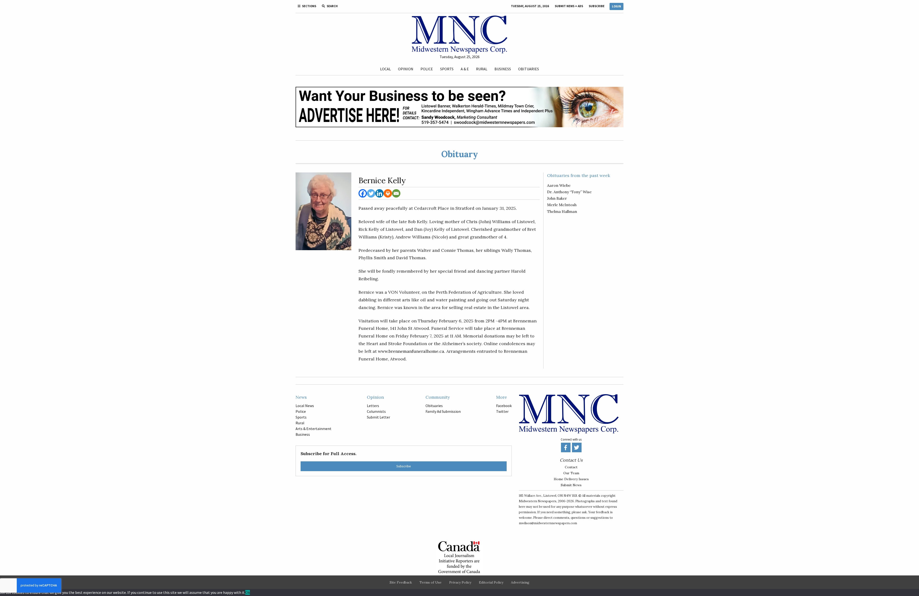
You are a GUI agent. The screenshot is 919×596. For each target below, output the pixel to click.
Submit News (571, 485)
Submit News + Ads (569, 6)
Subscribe (597, 6)
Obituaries (528, 68)
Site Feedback (401, 582)
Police (426, 68)
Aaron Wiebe (559, 185)
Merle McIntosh (562, 204)
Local (385, 68)
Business (502, 68)
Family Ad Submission (443, 411)
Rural (481, 68)
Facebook (504, 405)
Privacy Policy (460, 582)
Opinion (405, 68)
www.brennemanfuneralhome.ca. (411, 351)
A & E (465, 68)
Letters (373, 405)
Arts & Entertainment (313, 428)
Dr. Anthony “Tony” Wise (569, 191)
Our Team (571, 473)
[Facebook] (363, 193)
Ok (247, 592)
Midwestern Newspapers (537, 501)
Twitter (502, 411)
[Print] (388, 193)
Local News (305, 405)
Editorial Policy (491, 582)
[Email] (396, 193)
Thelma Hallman (562, 211)
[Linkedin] (379, 193)
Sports (447, 68)
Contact (571, 467)
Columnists (376, 411)
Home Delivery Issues (571, 479)
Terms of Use (431, 582)
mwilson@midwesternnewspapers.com (548, 523)
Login (616, 6)
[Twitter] (371, 193)
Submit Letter (378, 417)
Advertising (520, 582)
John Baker (557, 198)
